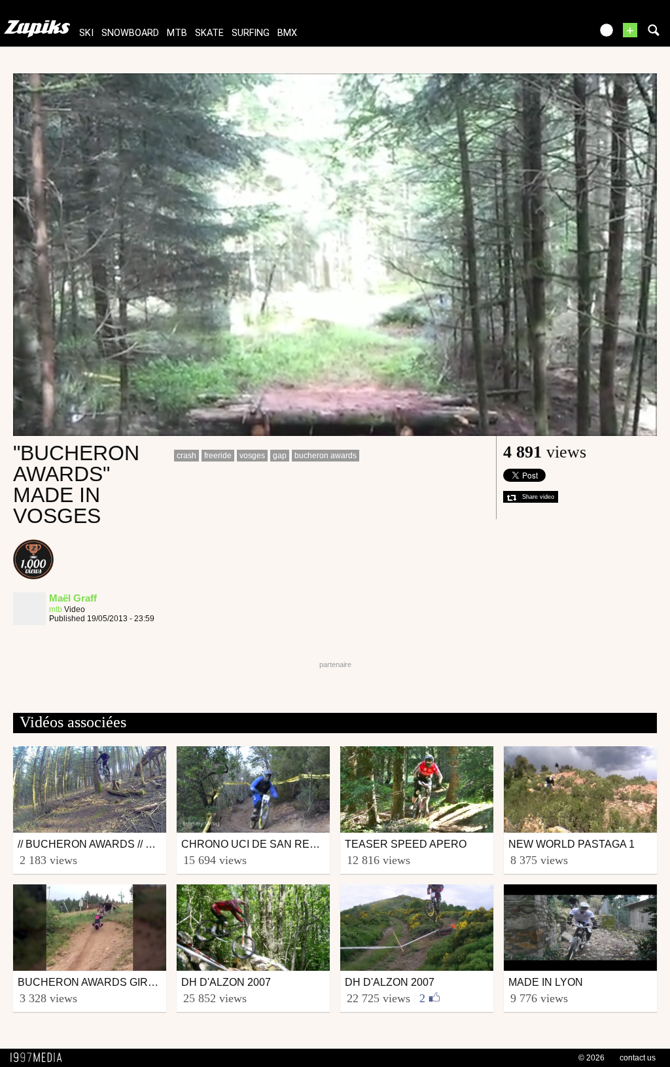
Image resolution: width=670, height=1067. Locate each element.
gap (280, 455)
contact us (638, 1057)
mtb (177, 33)
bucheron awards (325, 455)
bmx (287, 33)
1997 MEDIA (40, 1058)
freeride (218, 455)
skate (209, 33)
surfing (251, 33)
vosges (252, 455)
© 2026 (591, 1057)
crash (186, 455)
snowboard (130, 33)
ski (86, 33)
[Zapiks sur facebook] (553, 34)
